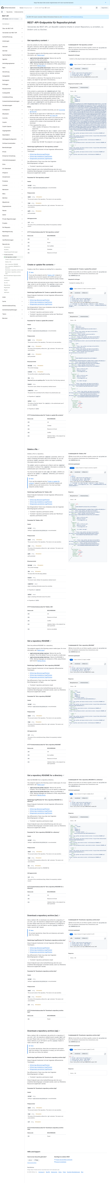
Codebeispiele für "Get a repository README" (81, 645)
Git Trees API (53, 115)
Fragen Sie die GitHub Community (64, 1159)
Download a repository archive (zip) (42, 1031)
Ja (31, 1160)
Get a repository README (38, 641)
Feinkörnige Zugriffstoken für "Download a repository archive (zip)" (46, 1057)
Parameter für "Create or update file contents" (40, 320)
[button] (46, 396)
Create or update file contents (40, 265)
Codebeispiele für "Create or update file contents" (82, 269)
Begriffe (48, 1172)
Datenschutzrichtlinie (31, 1162)
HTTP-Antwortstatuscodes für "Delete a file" (40, 607)
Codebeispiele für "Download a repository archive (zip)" (84, 1035)
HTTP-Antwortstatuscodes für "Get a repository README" (44, 744)
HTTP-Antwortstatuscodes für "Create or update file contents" (45, 415)
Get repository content (37, 40)
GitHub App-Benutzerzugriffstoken (40, 154)
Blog (82, 1172)
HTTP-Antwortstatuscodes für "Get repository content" (43, 232)
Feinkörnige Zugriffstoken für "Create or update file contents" (44, 292)
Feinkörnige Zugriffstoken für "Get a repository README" (43, 665)
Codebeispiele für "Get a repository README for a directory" (85, 779)
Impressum (41, 1172)
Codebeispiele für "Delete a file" (77, 453)
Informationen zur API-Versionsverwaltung (72, 16)
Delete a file (51, 275)
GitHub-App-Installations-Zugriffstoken (41, 156)
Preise (64, 1172)
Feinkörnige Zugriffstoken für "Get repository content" (42, 146)
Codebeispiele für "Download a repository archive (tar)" (84, 920)
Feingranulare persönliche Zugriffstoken (41, 158)
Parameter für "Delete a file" (35, 520)
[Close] (106, 2)
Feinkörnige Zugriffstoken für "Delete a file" (39, 492)
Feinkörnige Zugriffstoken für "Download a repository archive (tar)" (46, 940)
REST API (5, 16)
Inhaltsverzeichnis (18, 12)
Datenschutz (54, 1172)
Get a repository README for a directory (44, 775)
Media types (40, 55)
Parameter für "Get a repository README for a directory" (43, 832)
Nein (37, 1160)
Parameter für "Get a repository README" (39, 696)
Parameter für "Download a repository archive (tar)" (42, 971)
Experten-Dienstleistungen (73, 1172)
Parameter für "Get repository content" (38, 177)
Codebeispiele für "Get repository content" (80, 45)
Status (60, 1172)
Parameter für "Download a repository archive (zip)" (42, 1088)
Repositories (9, 12)
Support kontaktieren (61, 1162)
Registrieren (105, 7)
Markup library (41, 65)
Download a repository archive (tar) (42, 915)
